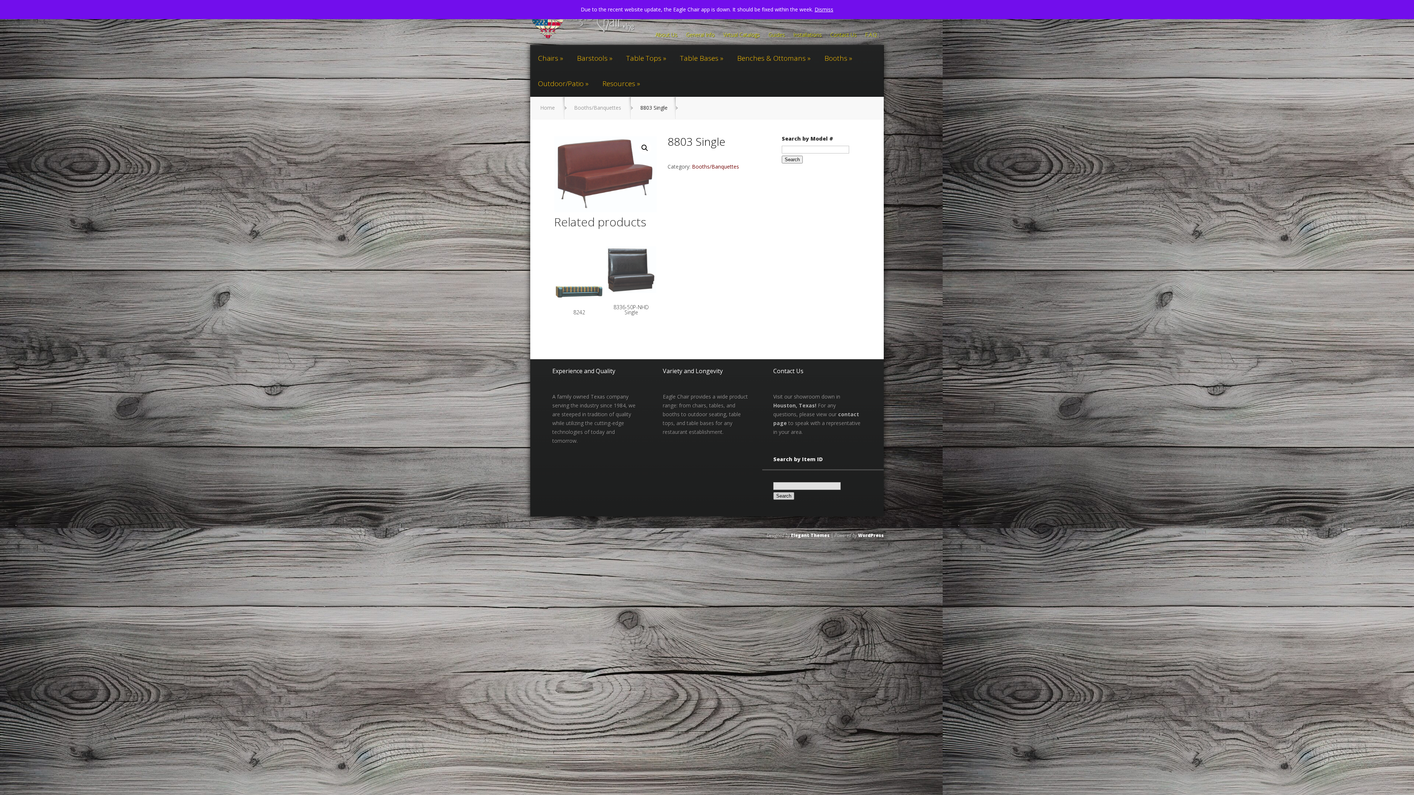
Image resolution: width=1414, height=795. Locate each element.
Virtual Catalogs (741, 35)
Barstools (592, 58)
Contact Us (843, 35)
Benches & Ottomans (771, 58)
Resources (618, 83)
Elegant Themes (810, 535)
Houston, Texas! (794, 405)
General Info (700, 35)
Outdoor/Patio (561, 83)
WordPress (871, 535)
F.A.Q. (871, 35)
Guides (776, 35)
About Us (666, 35)
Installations (808, 35)
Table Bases (699, 58)
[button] (644, 148)
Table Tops (643, 58)
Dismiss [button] (824, 9)
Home (547, 107)
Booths (835, 58)
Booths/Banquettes (597, 107)
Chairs (548, 58)
